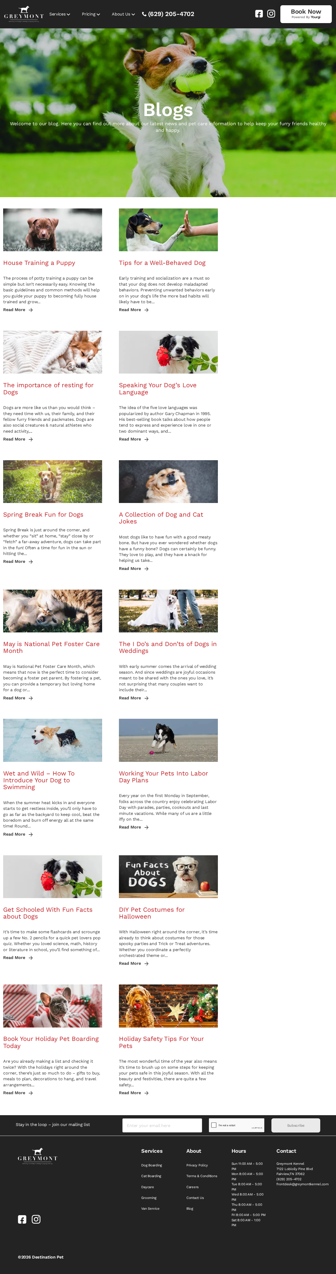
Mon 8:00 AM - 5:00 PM (247, 1176)
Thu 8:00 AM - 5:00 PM (247, 1207)
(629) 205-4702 (171, 14)
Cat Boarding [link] (151, 1176)
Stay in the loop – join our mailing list (53, 1124)
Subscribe (295, 1125)
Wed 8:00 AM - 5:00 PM (248, 1197)
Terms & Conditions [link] (201, 1176)
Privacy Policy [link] (197, 1165)
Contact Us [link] (195, 1198)
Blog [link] (189, 1208)
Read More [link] (15, 309)
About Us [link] (121, 14)
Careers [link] (192, 1187)
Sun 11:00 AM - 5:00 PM (247, 1166)
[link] (257, 14)
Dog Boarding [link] (151, 1165)
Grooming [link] (148, 1198)
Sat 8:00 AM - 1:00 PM (246, 1222)
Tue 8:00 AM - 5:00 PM (247, 1186)
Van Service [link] (150, 1208)
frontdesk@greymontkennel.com (302, 1184)
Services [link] (57, 14)
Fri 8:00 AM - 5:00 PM (249, 1215)
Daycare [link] (147, 1187)
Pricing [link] (88, 14)
